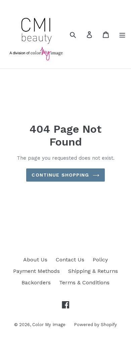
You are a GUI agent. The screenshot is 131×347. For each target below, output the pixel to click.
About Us (35, 259)
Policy (100, 259)
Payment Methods (36, 271)
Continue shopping (60, 175)
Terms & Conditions (84, 282)
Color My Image (49, 324)
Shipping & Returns (93, 271)
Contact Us (70, 259)
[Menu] (122, 34)
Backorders (36, 282)
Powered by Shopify (95, 324)
